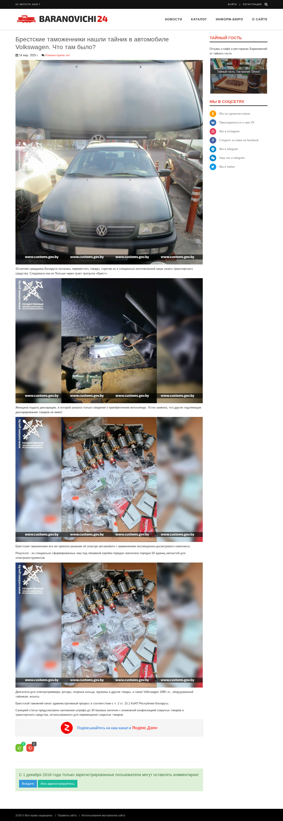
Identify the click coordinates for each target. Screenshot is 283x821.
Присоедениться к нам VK (236, 122)
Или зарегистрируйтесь (58, 783)
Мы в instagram (229, 131)
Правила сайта (67, 815)
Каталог (199, 19)
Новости (173, 19)
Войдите (28, 783)
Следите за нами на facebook (239, 140)
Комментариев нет (57, 55)
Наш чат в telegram (232, 158)
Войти (232, 4)
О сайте (260, 19)
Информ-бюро (229, 19)
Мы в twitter (227, 166)
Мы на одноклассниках (234, 113)
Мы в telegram (228, 149)
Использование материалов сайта (103, 815)
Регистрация (252, 4)
